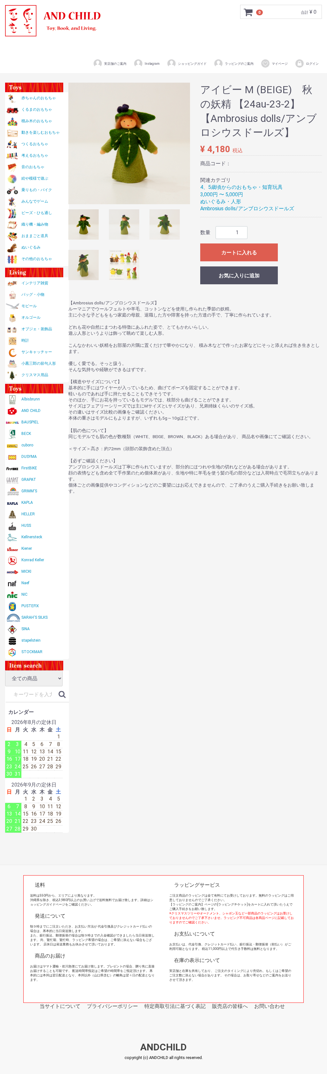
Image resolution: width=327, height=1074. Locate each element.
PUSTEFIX (30, 606)
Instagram (152, 63)
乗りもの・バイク (36, 190)
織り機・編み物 (34, 224)
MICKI (26, 571)
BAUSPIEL (30, 422)
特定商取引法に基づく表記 (175, 1006)
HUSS (26, 525)
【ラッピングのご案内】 (186, 904)
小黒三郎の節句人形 (38, 363)
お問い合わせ (269, 1006)
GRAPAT (28, 479)
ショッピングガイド (192, 63)
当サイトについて (60, 1006)
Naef (25, 583)
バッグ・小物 (32, 294)
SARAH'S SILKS (34, 617)
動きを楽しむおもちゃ (40, 132)
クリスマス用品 (34, 375)
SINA (25, 629)
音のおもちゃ (32, 167)
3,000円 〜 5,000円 (221, 194)
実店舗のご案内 (115, 63)
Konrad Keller (32, 560)
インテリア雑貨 (34, 283)
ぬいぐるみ (31, 247)
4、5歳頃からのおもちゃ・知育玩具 (241, 187)
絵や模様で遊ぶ (34, 178)
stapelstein (31, 640)
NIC (24, 594)
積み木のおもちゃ (36, 121)
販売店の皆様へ (230, 1006)
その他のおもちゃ (36, 259)
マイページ (280, 63)
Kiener (26, 548)
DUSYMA (29, 456)
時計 (25, 340)
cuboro (27, 445)
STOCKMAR (31, 652)
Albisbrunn (30, 399)
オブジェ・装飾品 (36, 329)
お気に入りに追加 (239, 275)
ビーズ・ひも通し (36, 213)
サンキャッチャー (36, 352)
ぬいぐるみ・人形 (220, 201)
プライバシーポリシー (112, 1006)
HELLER (28, 514)
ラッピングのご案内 (239, 63)
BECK (26, 433)
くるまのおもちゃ (36, 109)
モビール (29, 306)
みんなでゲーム (34, 201)
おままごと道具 (34, 236)
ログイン (312, 63)
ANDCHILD (163, 1047)
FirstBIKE (29, 468)
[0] (248, 12)
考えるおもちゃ (34, 155)
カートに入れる (239, 253)
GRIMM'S (29, 491)
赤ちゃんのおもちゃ (38, 98)
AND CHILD (31, 410)
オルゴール (31, 317)
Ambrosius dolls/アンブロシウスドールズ (247, 208)
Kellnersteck (31, 537)
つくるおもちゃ (34, 144)
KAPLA (27, 502)
